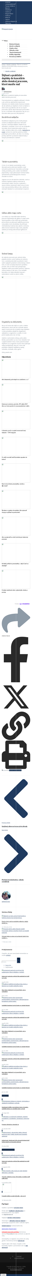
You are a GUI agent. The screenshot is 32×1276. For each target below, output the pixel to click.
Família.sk (7, 15)
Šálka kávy (8, 23)
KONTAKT (7, 2)
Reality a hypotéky (14, 54)
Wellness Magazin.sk (11, 21)
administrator (8, 91)
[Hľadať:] (11, 962)
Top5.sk (7, 19)
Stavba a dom (13, 48)
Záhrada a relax (13, 50)
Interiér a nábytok (14, 46)
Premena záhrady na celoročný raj (10, 1124)
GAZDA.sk (8, 12)
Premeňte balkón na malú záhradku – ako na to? (14, 1196)
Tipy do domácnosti (15, 52)
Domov (4, 64)
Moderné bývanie (14, 44)
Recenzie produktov (15, 56)
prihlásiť (8, 955)
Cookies (3, 1275)
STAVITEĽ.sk (8, 10)
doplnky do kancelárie (15, 770)
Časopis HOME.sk (10, 6)
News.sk (7, 17)
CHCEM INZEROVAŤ (10, 4)
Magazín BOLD (9, 13)
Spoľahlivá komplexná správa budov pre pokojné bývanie (16, 1005)
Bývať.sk (7, 8)
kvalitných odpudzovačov (16, 1211)
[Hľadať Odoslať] (18, 960)
